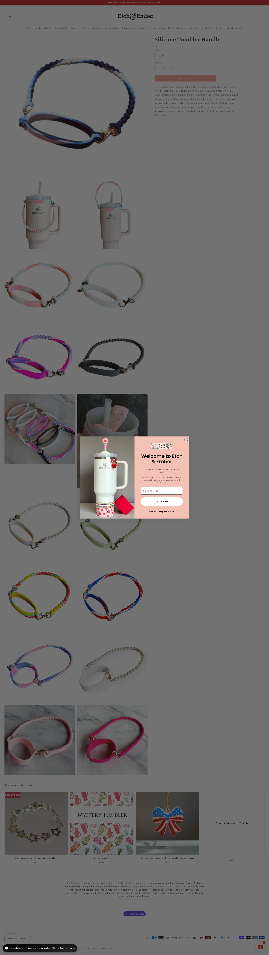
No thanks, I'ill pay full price (161, 511)
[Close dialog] (186, 439)
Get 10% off (162, 501)
